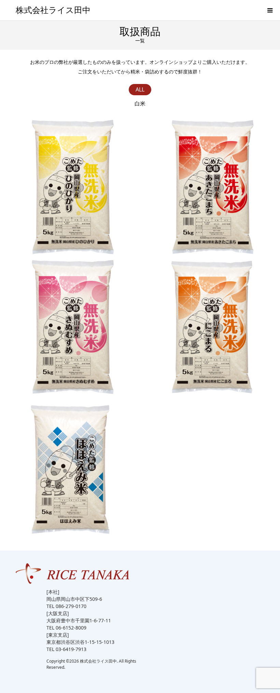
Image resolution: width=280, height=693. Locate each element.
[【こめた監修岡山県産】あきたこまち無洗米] (210, 187)
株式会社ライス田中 (53, 10)
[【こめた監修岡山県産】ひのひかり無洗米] (70, 187)
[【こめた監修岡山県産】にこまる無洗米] (210, 327)
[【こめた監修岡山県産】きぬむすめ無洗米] (70, 327)
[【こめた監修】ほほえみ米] (70, 467)
